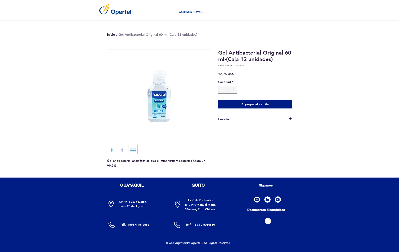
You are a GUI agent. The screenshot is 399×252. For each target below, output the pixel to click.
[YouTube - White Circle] (278, 199)
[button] (191, 12)
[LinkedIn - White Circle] (267, 199)
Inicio (111, 35)
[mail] (257, 199)
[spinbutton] (228, 89)
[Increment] (234, 89)
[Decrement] (221, 89)
